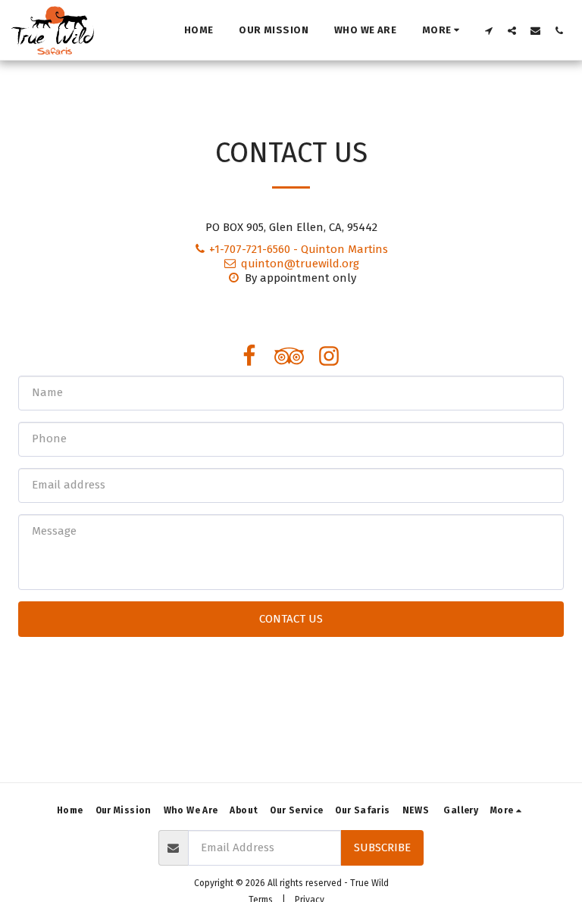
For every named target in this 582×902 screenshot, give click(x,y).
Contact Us (291, 619)
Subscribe (382, 847)
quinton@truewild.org (300, 263)
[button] (488, 30)
